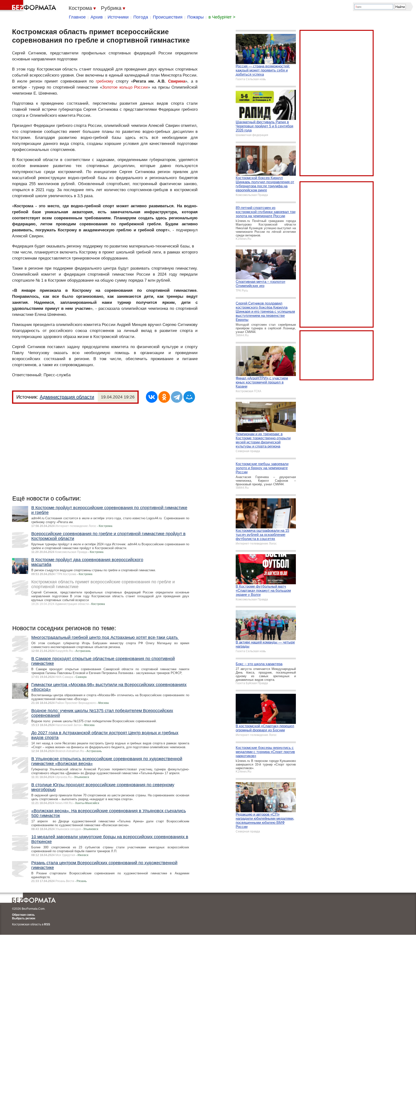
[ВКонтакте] (151, 397)
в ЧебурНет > (221, 17)
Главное (77, 17)
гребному (104, 81)
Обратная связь (23, 914)
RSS (47, 924)
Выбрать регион (23, 918)
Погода (140, 17)
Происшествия (167, 17)
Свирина (176, 81)
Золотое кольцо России (125, 87)
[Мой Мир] (189, 397)
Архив (97, 17)
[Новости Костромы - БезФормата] (29, 6)
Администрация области (67, 397)
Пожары (195, 17)
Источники (118, 17)
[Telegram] (176, 397)
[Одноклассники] (164, 397)
